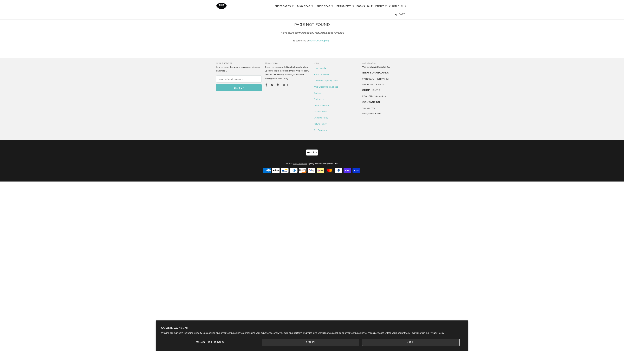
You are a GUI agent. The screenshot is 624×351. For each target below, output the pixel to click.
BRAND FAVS (345, 6)
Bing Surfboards (300, 164)
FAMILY (381, 6)
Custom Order (320, 68)
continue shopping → (320, 40)
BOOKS (361, 6)
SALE (369, 6)
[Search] (406, 7)
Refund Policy (320, 124)
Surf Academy (320, 130)
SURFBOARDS (284, 6)
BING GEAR (305, 6)
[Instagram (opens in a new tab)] (283, 85)
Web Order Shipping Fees (326, 87)
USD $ (312, 152)
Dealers (317, 93)
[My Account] (402, 7)
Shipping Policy (321, 118)
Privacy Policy (436, 333)
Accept (310, 342)
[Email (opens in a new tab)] (289, 85)
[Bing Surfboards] (237, 5)
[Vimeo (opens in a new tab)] (272, 85)
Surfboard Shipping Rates (326, 81)
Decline (411, 342)
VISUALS (394, 6)
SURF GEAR (325, 6)
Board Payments (321, 74)
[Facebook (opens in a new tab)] (266, 85)
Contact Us (319, 99)
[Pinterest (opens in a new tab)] (278, 85)
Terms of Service (321, 105)
